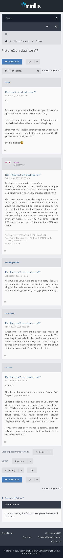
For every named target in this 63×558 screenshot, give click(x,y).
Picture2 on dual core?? (20, 50)
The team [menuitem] (27, 537)
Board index (7, 533)
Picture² (39, 41)
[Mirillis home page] (31, 5)
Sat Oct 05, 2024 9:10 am (16, 275)
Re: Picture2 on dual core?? (23, 174)
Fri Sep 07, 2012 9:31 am (16, 95)
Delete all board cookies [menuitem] (49, 537)
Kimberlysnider (12, 262)
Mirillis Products (21, 41)
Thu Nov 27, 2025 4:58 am (17, 326)
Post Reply (14, 61)
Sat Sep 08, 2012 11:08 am (17, 178)
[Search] (56, 18)
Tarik (7, 82)
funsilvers (9, 313)
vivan (16, 162)
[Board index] (6, 41)
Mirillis (6, 551)
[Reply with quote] (5, 150)
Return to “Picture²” (14, 498)
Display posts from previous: (23, 451)
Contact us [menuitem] (56, 541)
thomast (9, 367)
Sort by (13, 461)
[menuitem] (56, 26)
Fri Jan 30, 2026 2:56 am (16, 380)
